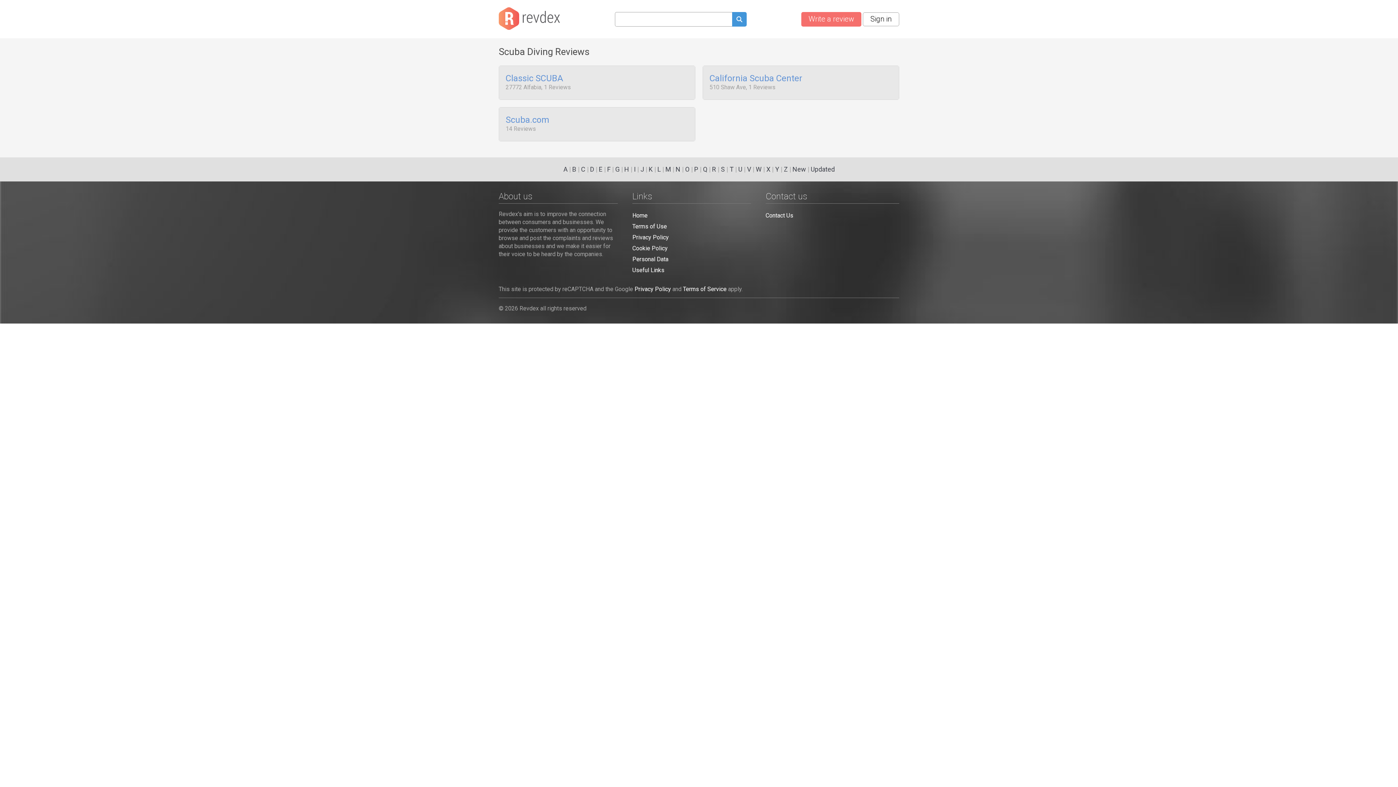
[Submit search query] (739, 20)
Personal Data (650, 259)
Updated (823, 169)
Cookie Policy (650, 248)
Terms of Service (705, 289)
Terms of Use (649, 226)
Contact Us (779, 215)
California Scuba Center (756, 78)
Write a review (831, 19)
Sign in (881, 19)
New (799, 169)
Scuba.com (527, 120)
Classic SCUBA (534, 78)
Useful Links (648, 270)
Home (640, 215)
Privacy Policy (650, 237)
